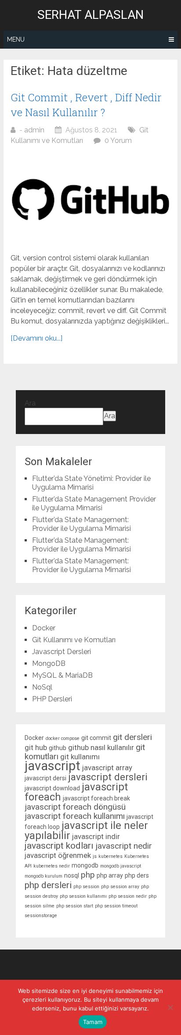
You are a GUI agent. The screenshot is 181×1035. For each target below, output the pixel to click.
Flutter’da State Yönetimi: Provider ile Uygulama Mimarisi (91, 482)
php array (110, 875)
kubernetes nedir (51, 866)
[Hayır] (170, 1007)
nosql (71, 875)
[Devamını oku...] (36, 338)
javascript (52, 765)
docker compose (63, 738)
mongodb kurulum (43, 876)
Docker (43, 628)
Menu (16, 39)
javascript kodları (59, 845)
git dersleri (132, 737)
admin (34, 130)
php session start (74, 906)
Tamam (92, 1021)
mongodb (85, 865)
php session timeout (116, 906)
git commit (96, 737)
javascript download (52, 788)
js (95, 856)
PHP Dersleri (52, 699)
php (88, 875)
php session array (120, 886)
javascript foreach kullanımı (75, 816)
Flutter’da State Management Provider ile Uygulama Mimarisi (94, 503)
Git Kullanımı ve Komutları (74, 640)
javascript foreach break (96, 798)
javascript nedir (123, 846)
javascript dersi (45, 778)
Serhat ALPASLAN (90, 15)
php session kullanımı (83, 896)
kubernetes (110, 856)
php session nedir (128, 896)
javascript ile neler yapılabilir (86, 830)
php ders (137, 875)
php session (86, 886)
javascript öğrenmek (58, 855)
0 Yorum (118, 140)
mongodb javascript (120, 866)
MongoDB (48, 663)
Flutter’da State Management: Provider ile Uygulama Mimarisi (81, 524)
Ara (30, 403)
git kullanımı (80, 756)
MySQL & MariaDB (62, 675)
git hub (36, 747)
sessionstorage (41, 915)
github (57, 747)
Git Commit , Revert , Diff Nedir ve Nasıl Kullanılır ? (86, 104)
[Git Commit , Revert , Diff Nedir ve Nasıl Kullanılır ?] (90, 199)
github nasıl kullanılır (101, 747)
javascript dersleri (108, 776)
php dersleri (48, 885)
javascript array (107, 767)
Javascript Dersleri (61, 651)
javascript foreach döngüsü (75, 807)
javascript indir (96, 836)
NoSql (42, 687)
